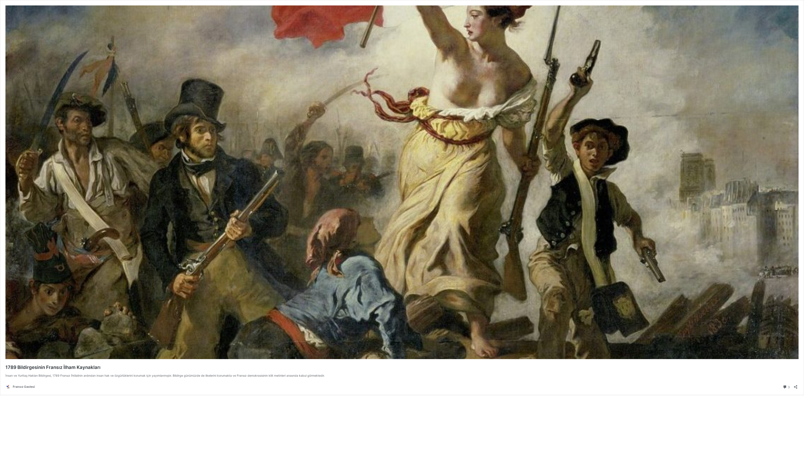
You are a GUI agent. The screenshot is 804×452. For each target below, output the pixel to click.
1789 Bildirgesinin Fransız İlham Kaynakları (52, 367)
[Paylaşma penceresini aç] (796, 385)
